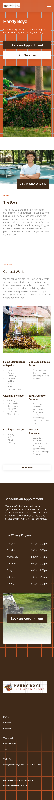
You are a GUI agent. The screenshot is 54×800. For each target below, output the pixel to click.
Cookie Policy (9, 743)
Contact (7, 729)
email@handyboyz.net (13, 764)
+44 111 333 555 (34, 764)
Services (7, 723)
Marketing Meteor (19, 786)
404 (5, 750)
